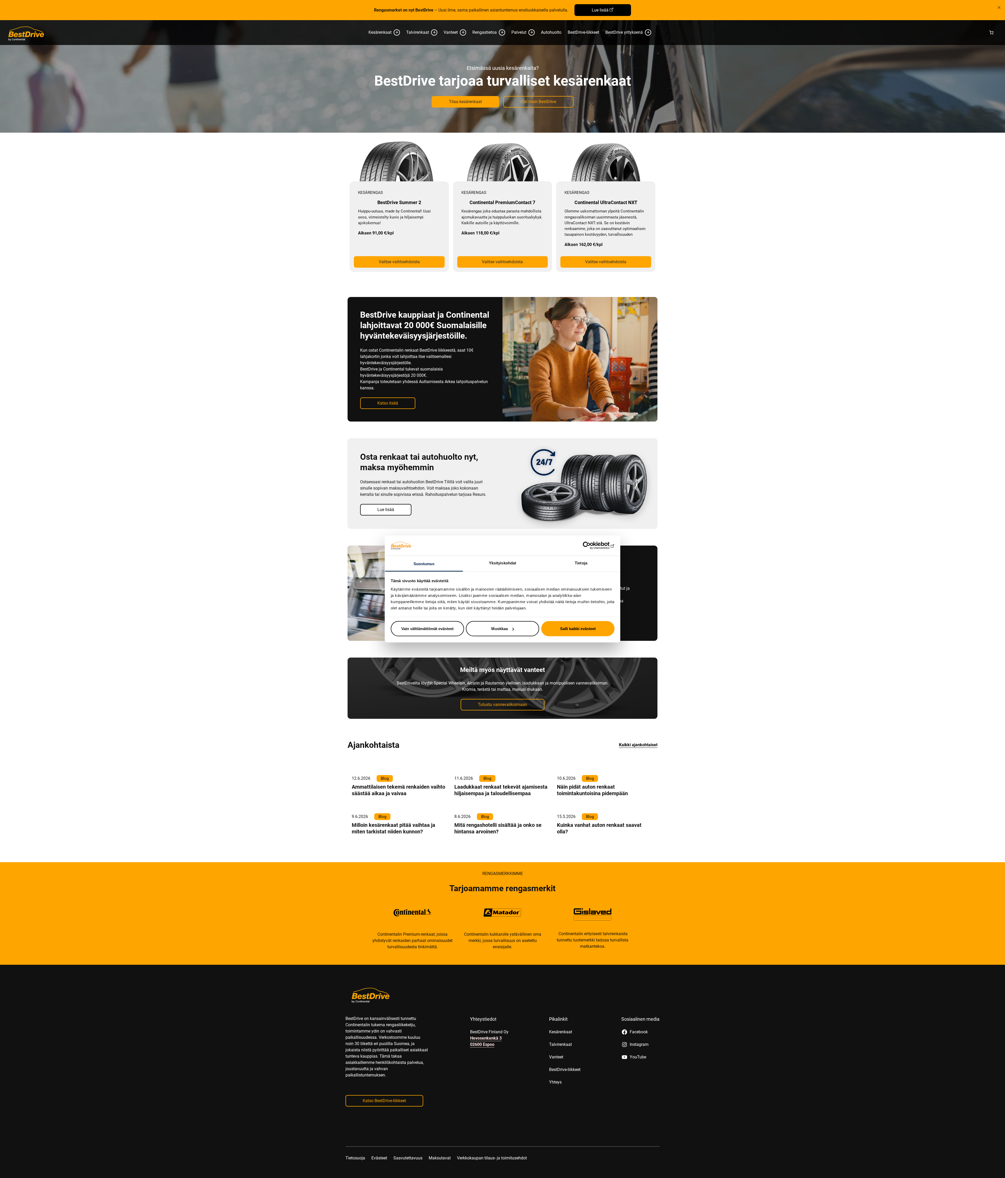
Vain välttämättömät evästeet (427, 628)
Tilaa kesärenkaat (465, 101)
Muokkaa (499, 628)
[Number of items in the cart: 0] (991, 32)
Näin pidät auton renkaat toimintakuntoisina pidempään (592, 790)
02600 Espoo (482, 1044)
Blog (385, 778)
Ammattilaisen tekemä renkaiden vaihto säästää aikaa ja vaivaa (398, 790)
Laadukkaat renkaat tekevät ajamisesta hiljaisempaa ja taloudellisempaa (501, 790)
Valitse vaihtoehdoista (399, 261)
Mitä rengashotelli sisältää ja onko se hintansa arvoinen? (497, 828)
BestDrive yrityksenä (624, 32)
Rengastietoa (484, 32)
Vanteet (451, 32)
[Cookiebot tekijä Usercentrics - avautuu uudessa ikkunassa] (592, 545)
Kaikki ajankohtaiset (638, 744)
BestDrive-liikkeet (583, 32)
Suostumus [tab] (424, 563)
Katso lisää (387, 403)
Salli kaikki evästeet (578, 628)
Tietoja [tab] (581, 562)
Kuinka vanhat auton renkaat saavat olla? (599, 828)
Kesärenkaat (380, 32)
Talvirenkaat (417, 32)
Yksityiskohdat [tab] (502, 562)
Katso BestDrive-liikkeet (384, 1100)
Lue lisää (600, 10)
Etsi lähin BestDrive (538, 101)
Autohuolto (551, 32)
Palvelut (518, 32)
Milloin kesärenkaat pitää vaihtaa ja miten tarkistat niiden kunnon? (393, 828)
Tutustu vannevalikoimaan (502, 704)
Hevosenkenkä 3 (486, 1038)
